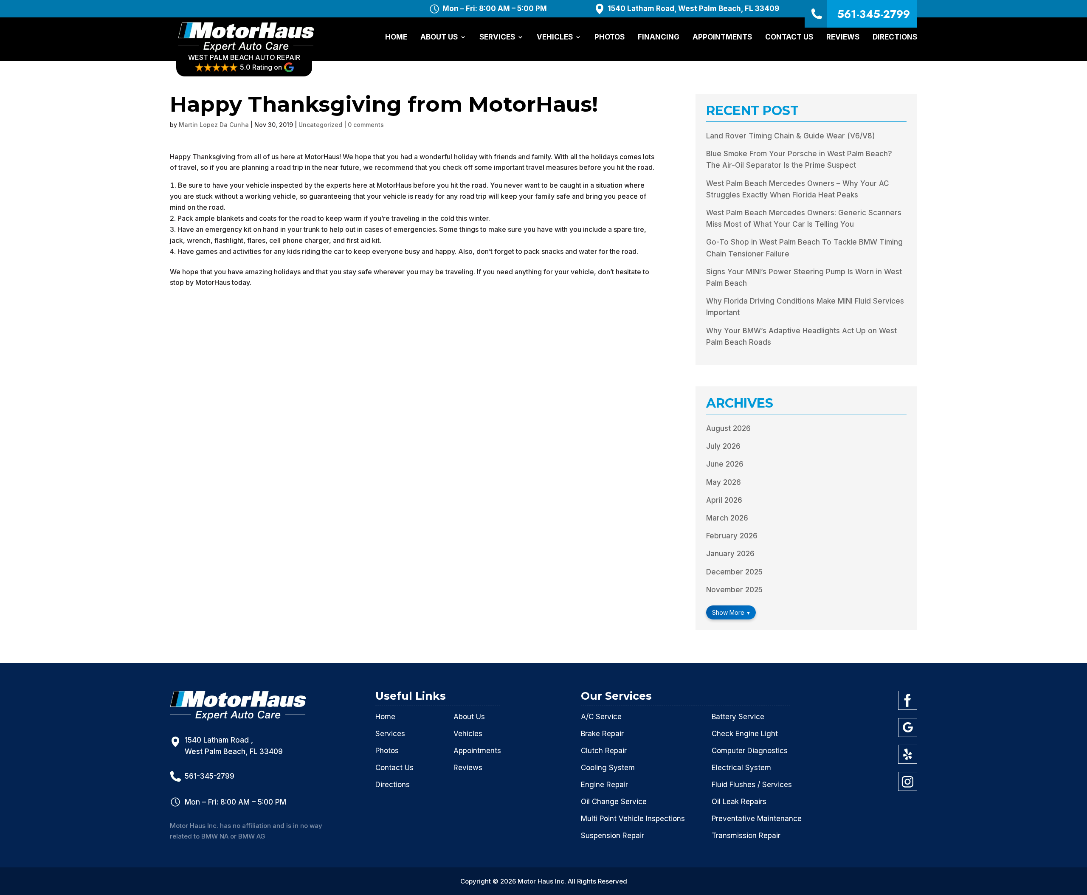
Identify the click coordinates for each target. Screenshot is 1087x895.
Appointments (722, 37)
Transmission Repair (746, 835)
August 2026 (728, 428)
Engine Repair (604, 784)
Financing (658, 37)
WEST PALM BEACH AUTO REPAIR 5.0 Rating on (244, 62)
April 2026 (724, 500)
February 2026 (732, 536)
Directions (895, 37)
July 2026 (723, 446)
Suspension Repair (612, 835)
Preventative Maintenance (757, 818)
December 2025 (734, 572)
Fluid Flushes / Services (752, 784)
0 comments (366, 124)
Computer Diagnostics (750, 750)
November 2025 (734, 589)
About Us (439, 37)
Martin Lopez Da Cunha (214, 124)
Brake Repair (602, 733)
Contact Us (789, 37)
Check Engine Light (745, 733)
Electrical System (741, 767)
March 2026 (727, 518)
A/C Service (601, 716)
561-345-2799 (873, 14)
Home (396, 37)
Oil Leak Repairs (739, 801)
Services (497, 37)
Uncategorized (320, 124)
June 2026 (724, 464)
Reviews (842, 37)
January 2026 (730, 553)
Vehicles (555, 37)
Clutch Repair (604, 750)
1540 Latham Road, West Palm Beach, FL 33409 (693, 8)
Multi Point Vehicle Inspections (633, 818)
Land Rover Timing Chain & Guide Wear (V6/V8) (790, 136)
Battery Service (738, 716)
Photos (609, 37)
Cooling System (608, 767)
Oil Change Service (614, 801)
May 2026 (723, 482)
